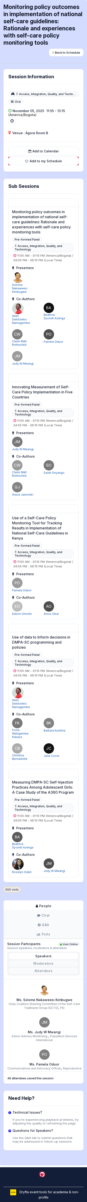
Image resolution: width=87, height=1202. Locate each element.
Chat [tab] (45, 915)
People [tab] (44, 906)
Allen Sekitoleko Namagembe (21, 319)
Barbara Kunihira (54, 730)
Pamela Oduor (53, 341)
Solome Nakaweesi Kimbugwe (19, 288)
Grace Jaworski (22, 494)
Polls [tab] (45, 934)
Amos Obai (51, 614)
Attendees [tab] (43, 971)
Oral (18, 101)
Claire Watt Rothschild (19, 343)
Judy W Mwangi (23, 363)
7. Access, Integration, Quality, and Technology (48, 94)
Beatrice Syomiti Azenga (54, 316)
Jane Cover (51, 756)
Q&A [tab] (45, 925)
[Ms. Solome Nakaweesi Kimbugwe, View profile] (44, 990)
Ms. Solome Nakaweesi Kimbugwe (44, 1000)
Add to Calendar (45, 151)
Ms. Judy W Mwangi (44, 1032)
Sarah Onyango (54, 472)
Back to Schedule (67, 52)
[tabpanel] (43, 992)
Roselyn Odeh (22, 872)
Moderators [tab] (43, 963)
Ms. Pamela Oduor (44, 1064)
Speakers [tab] (43, 956)
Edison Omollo (22, 614)
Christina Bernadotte (19, 757)
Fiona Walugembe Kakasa (20, 733)
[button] (43, 161)
